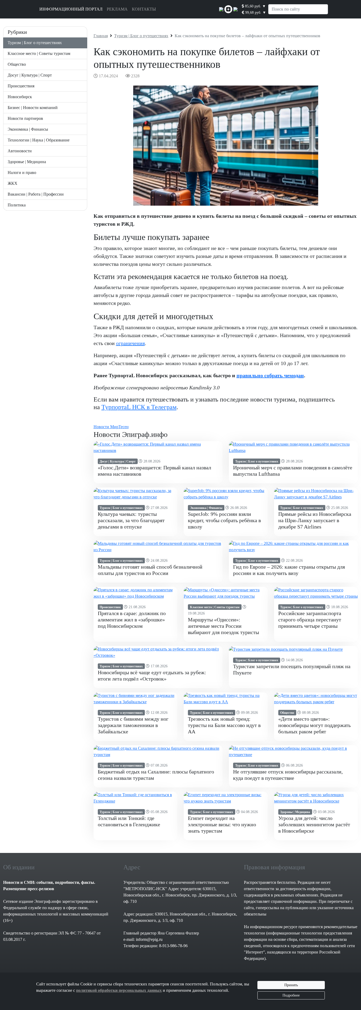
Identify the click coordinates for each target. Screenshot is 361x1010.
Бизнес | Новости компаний (33, 107)
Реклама (117, 9)
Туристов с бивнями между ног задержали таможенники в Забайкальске (133, 725)
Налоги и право (22, 172)
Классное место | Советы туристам (39, 53)
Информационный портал (71, 9)
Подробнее (291, 995)
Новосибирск (20, 97)
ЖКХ (12, 183)
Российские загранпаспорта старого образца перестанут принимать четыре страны (309, 619)
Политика (17, 205)
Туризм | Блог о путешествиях (35, 42)
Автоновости (20, 151)
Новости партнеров (25, 118)
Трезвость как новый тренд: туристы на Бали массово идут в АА (224, 725)
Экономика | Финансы (28, 129)
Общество (17, 64)
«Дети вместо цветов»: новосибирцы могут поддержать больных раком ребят (314, 725)
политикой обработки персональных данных (119, 990)
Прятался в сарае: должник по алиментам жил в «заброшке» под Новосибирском (132, 619)
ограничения (130, 343)
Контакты (144, 9)
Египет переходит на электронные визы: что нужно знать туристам (222, 824)
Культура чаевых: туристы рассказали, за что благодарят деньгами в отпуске (131, 520)
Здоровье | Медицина (27, 161)
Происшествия (21, 86)
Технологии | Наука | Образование (39, 140)
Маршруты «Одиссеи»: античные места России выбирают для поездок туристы (223, 626)
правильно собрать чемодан (270, 375)
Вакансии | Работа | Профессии (36, 194)
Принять (291, 985)
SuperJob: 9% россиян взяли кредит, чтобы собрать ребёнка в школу (224, 520)
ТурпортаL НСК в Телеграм (139, 407)
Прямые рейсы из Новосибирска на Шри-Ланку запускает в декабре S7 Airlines (314, 520)
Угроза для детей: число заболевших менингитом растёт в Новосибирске (314, 824)
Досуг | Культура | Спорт (30, 75)
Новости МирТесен (111, 426)
